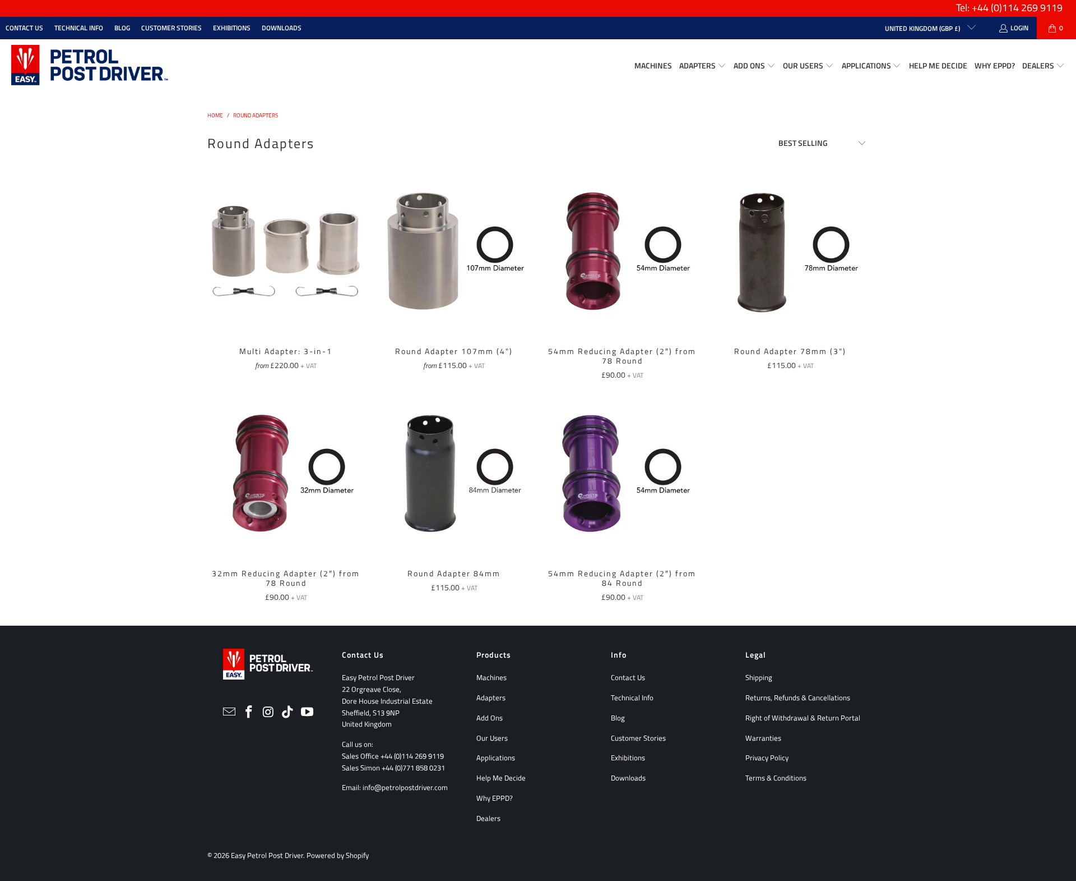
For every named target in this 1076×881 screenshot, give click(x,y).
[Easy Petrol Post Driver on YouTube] (307, 712)
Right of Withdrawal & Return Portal (802, 717)
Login (1019, 27)
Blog (122, 27)
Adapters (490, 697)
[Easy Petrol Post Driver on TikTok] (288, 712)
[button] (702, 66)
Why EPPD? (494, 798)
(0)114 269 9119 (1027, 7)
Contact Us (24, 27)
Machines (491, 677)
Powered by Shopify (338, 855)
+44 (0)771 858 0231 (413, 767)
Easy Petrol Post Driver (267, 855)
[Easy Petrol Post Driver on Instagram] (268, 712)
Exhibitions (232, 27)
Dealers (488, 818)
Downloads (282, 27)
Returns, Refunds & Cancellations (797, 697)
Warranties (763, 738)
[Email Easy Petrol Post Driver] (229, 712)
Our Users (492, 738)
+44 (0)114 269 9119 (412, 755)
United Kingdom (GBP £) (923, 28)
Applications (495, 757)
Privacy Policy (767, 757)
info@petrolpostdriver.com (405, 787)
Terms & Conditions (775, 777)
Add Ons (489, 717)
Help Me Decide (501, 777)
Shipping (758, 677)
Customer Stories (171, 27)
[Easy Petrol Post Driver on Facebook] (248, 712)
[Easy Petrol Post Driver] (89, 66)
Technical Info (78, 27)
